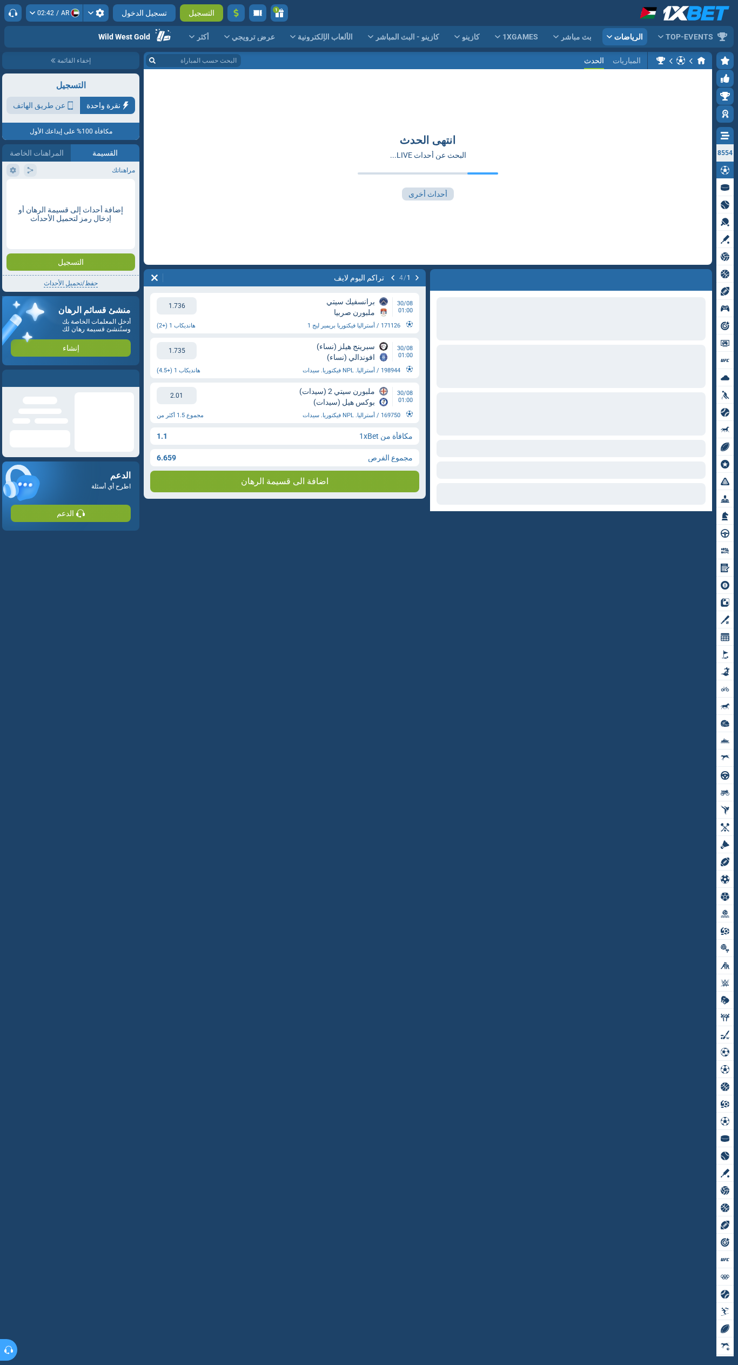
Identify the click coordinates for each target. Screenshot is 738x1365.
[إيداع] (236, 13)
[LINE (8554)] (701, 60)
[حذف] (154, 277)
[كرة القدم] (680, 60)
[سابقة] (417, 277)
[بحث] (152, 60)
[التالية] (392, 277)
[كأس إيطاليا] (660, 60)
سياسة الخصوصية (31, 193)
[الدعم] (13, 13)
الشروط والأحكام (109, 193)
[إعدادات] (96, 13)
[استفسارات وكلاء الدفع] (257, 13)
